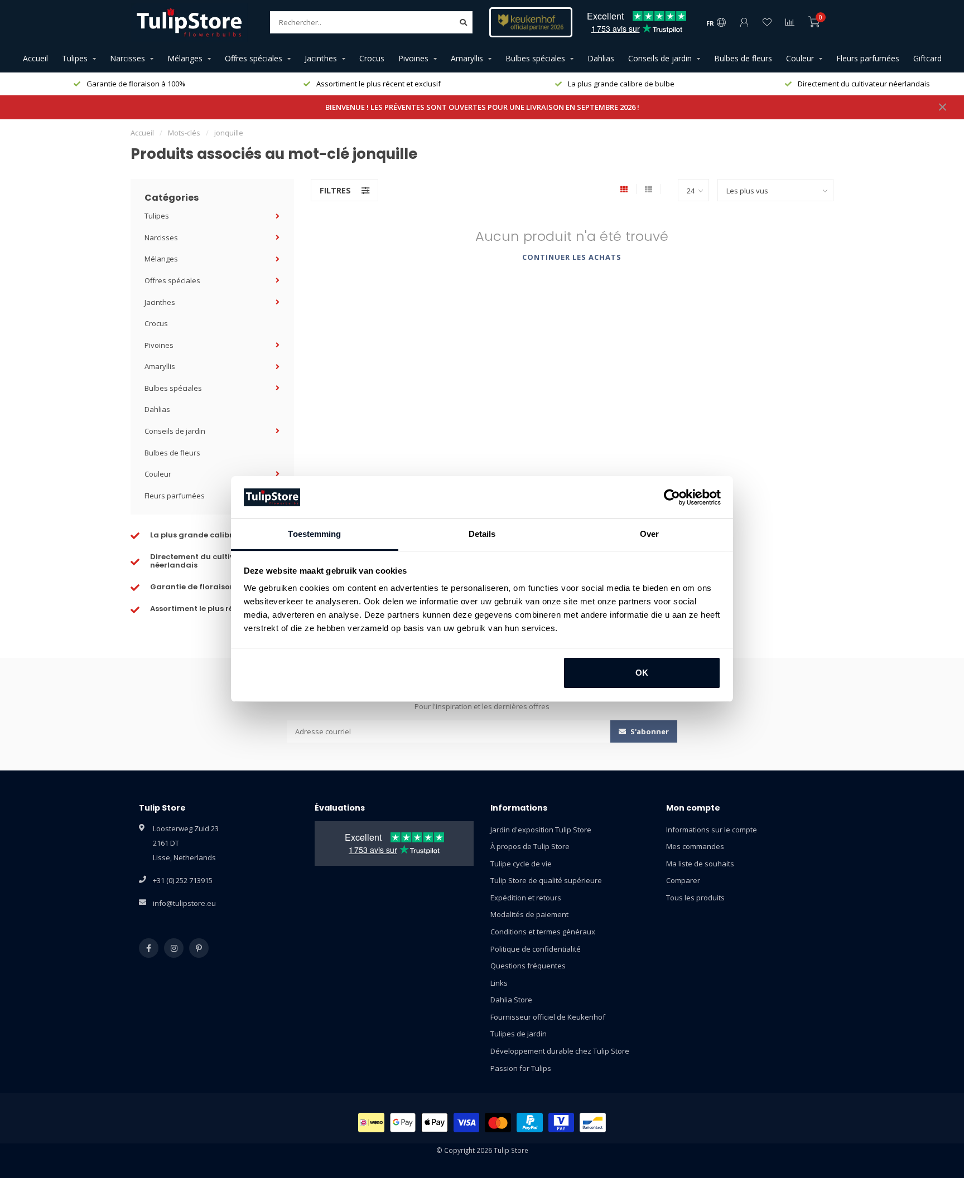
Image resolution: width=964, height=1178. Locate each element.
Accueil (35, 58)
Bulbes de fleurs (743, 58)
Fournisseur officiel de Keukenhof (547, 1017)
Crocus (371, 58)
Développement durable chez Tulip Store (559, 1051)
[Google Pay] (403, 1122)
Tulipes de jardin (518, 1034)
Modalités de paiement (529, 914)
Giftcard (927, 58)
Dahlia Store (511, 1000)
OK (641, 672)
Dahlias (600, 58)
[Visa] (467, 1122)
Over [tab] (649, 534)
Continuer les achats (571, 257)
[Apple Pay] (434, 1122)
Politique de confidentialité (535, 949)
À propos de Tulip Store (530, 846)
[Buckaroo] (561, 1122)
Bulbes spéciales (535, 58)
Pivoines (413, 58)
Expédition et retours (525, 898)
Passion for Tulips (520, 1068)
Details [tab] (482, 534)
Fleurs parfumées (867, 58)
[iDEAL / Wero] (371, 1122)
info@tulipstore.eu (184, 903)
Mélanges (185, 58)
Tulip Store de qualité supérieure (546, 880)
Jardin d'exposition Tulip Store (540, 830)
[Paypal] (530, 1122)
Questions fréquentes (528, 966)
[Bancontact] (593, 1122)
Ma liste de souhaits (700, 864)
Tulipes (75, 58)
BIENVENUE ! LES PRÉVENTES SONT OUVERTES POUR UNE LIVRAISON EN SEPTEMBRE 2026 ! (482, 107)
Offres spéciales (253, 58)
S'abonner (649, 731)
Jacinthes (321, 58)
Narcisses (127, 58)
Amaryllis (467, 58)
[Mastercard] (498, 1122)
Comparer (683, 880)
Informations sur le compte (711, 830)
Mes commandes (695, 846)
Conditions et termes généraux (542, 932)
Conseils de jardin (660, 58)
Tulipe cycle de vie (521, 864)
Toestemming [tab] (314, 534)
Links (499, 983)
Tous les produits (695, 898)
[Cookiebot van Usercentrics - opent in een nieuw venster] (672, 497)
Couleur (800, 58)
